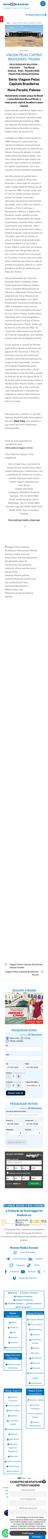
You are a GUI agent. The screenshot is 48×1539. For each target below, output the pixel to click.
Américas (12, 70)
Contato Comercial (24, 1300)
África (13, 1322)
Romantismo (36, 1383)
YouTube (31, 1271)
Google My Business (27, 1278)
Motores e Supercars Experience (13, 1447)
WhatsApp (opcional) (28, 1508)
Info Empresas (24, 1307)
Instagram (20, 1265)
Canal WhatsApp (27, 1252)
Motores (36, 1363)
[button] (6, 1533)
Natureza (36, 1368)
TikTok (36, 1265)
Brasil (20, 70)
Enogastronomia (14, 1429)
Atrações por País (13, 1347)
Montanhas (36, 1358)
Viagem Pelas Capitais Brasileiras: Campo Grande (26, 966)
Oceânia (13, 1342)
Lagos (36, 1353)
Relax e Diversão (36, 1373)
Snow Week (14, 1471)
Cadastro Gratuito (30, 1293)
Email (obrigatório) (28, 1499)
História (36, 1348)
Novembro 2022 (32, 70)
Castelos (36, 1334)
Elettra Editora (34, 1303)
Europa (14, 1337)
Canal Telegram (19, 1259)
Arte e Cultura (36, 1324)
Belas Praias (36, 1329)
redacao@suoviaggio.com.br (19, 448)
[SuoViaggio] (15, 5)
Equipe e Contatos (24, 1296)
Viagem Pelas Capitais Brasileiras (23, 74)
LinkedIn (39, 1259)
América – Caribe (36, 1400)
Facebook (14, 1271)
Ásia (14, 1332)
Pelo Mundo (29, 67)
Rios (36, 1378)
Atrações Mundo (36, 1319)
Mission (13, 1293)
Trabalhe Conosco (15, 1303)
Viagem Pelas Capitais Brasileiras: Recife (22, 973)
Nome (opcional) (28, 1490)
